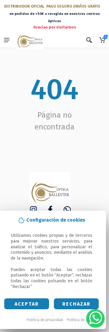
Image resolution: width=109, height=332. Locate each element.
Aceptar (27, 304)
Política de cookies (83, 319)
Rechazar (76, 304)
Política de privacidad (45, 319)
